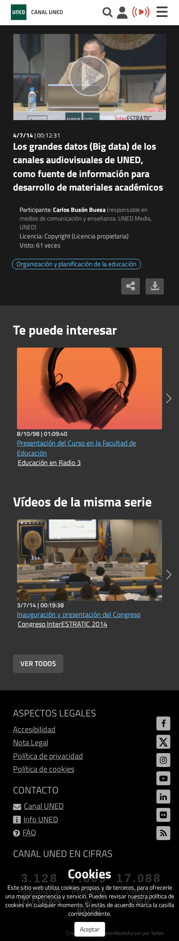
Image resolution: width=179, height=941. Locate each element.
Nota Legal (30, 742)
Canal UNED (44, 806)
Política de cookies (43, 769)
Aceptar (89, 929)
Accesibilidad (34, 729)
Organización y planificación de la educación (76, 264)
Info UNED (40, 819)
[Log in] (122, 13)
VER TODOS (38, 663)
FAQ (29, 832)
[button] (169, 398)
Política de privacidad (48, 756)
